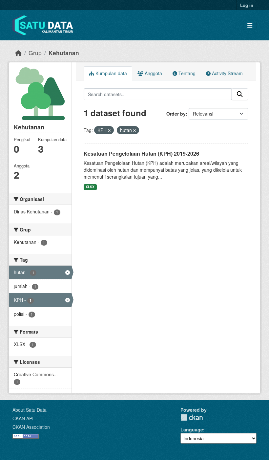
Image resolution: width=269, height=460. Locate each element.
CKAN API (22, 418)
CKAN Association (31, 427)
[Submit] (239, 94)
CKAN (191, 417)
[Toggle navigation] (250, 25)
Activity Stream (227, 73)
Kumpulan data (110, 73)
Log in (246, 5)
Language (191, 429)
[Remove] (109, 130)
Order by (176, 113)
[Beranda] (18, 53)
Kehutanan (64, 53)
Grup (35, 53)
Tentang (186, 73)
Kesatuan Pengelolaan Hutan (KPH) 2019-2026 (141, 153)
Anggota (152, 73)
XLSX (90, 186)
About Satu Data (29, 409)
